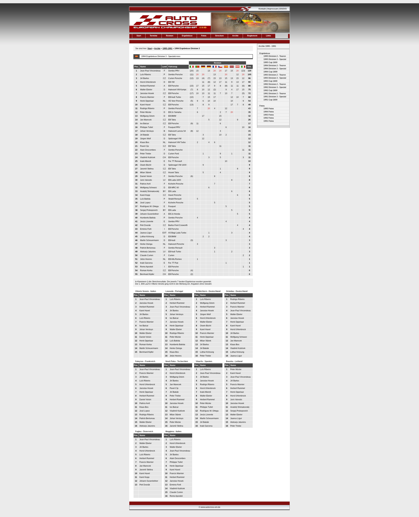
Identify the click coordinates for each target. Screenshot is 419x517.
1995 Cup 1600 (270, 62)
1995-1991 (167, 48)
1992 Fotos (269, 118)
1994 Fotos (269, 112)
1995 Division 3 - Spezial (275, 59)
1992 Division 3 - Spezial (275, 87)
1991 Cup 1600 (270, 100)
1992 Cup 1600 (270, 90)
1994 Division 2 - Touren (275, 65)
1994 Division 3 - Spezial (275, 68)
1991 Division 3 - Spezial (275, 97)
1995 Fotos (269, 108)
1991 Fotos (269, 121)
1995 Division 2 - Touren (275, 56)
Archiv (235, 36)
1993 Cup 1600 (270, 81)
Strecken (219, 36)
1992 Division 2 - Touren (275, 84)
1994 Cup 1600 (270, 72)
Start (139, 36)
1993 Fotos (269, 115)
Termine (153, 36)
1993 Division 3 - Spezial (275, 78)
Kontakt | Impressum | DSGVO (273, 9)
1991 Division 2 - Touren (275, 93)
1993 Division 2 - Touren (275, 75)
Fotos (203, 36)
